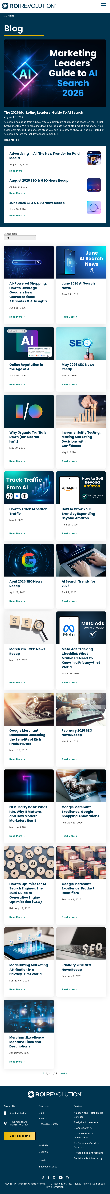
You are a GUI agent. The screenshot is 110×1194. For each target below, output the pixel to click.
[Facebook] (48, 1178)
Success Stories (48, 1166)
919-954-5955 (18, 1113)
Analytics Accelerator (86, 1122)
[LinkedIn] (54, 1178)
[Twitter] (43, 1178)
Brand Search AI (83, 1128)
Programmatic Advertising (88, 1152)
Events (43, 1118)
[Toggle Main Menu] (103, 5)
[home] (55, 1096)
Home (4, 16)
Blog (41, 1113)
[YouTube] (61, 1178)
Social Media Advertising (88, 1158)
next (63, 1073)
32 (55, 1073)
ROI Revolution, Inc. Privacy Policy (69, 1183)
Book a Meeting (20, 1135)
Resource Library (48, 1124)
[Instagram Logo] (67, 1178)
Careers (43, 1151)
